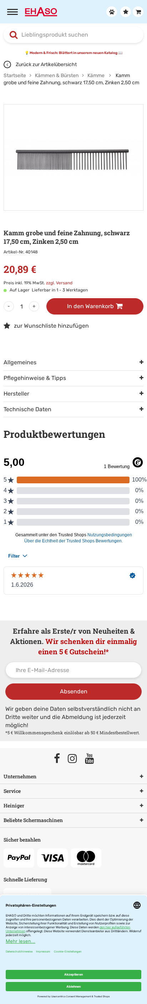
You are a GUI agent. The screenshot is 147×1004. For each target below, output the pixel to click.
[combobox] (73, 35)
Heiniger (14, 805)
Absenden (73, 691)
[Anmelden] (111, 11)
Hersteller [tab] (16, 393)
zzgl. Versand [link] (59, 282)
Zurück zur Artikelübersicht (46, 64)
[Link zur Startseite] (41, 11)
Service (12, 791)
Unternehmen (20, 776)
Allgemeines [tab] (20, 362)
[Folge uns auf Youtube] (93, 759)
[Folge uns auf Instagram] (75, 759)
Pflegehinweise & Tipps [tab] (35, 378)
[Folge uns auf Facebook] (60, 759)
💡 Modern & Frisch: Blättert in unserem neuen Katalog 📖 (73, 53)
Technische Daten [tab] (27, 409)
